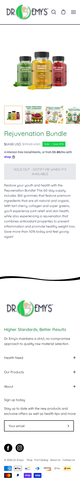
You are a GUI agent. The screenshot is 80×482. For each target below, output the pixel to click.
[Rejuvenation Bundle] (13, 115)
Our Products (14, 372)
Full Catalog (41, 459)
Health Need (13, 358)
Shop (29, 459)
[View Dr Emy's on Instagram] (20, 448)
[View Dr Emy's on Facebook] (8, 448)
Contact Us (69, 459)
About (8, 386)
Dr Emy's (18, 459)
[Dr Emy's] (27, 12)
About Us (55, 459)
